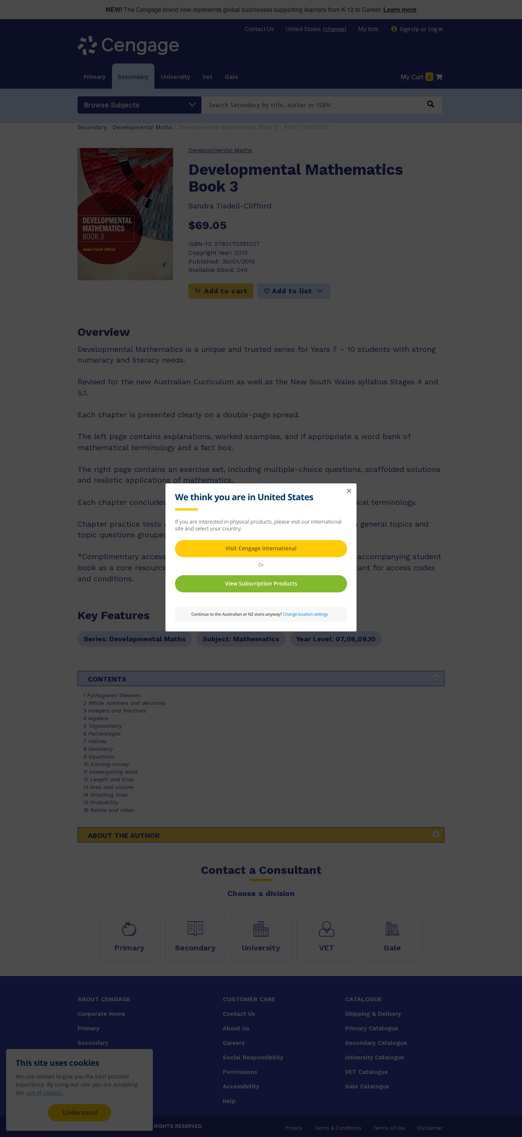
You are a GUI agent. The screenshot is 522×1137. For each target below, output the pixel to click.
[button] (349, 491)
